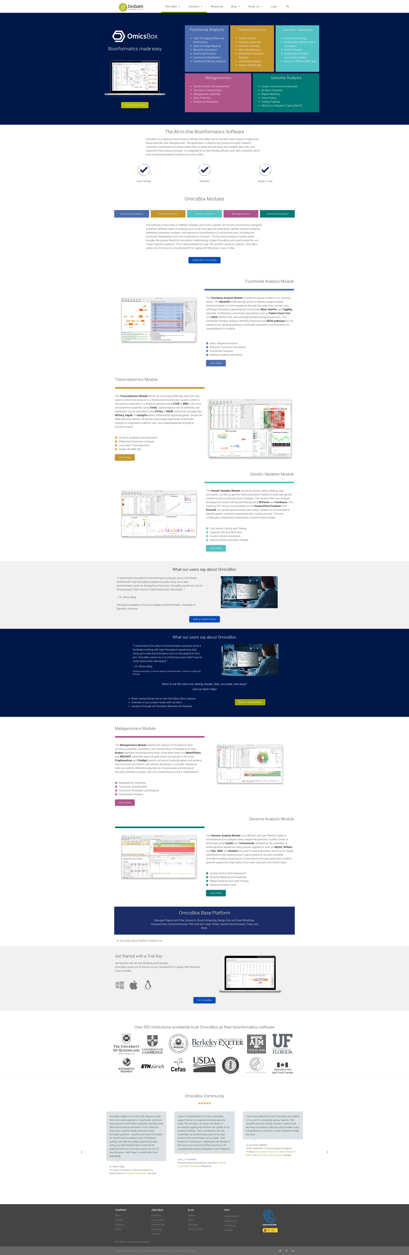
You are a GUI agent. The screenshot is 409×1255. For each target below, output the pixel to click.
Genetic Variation (204, 213)
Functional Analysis (131, 213)
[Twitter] (280, 1251)
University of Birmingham (281, 1170)
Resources (217, 6)
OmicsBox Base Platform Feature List (141, 940)
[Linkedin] (293, 1251)
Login (274, 6)
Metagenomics (241, 213)
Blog (233, 6)
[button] (287, 6)
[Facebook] (286, 1251)
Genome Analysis (277, 213)
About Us (253, 6)
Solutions (194, 6)
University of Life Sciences (201, 1155)
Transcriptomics (168, 213)
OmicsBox (171, 6)
